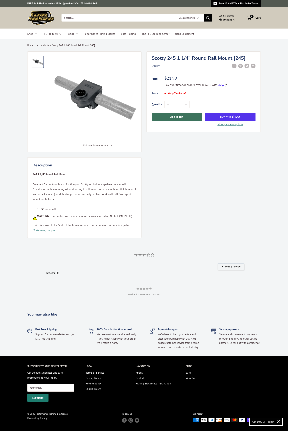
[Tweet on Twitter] (246, 65)
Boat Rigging (128, 33)
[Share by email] (253, 65)
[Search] (208, 18)
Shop (30, 33)
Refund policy (93, 383)
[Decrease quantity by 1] (168, 104)
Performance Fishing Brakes (99, 33)
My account (226, 19)
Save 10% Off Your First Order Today (238, 3)
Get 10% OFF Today (263, 421)
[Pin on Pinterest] (240, 65)
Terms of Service (95, 372)
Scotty (156, 66)
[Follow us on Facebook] (124, 420)
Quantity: (157, 104)
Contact (140, 378)
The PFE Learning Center (155, 33)
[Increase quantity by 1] (185, 104)
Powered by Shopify (37, 418)
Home (30, 45)
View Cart (191, 378)
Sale (188, 372)
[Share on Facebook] (234, 65)
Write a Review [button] (232, 266)
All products (42, 45)
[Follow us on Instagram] (130, 420)
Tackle (70, 33)
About (139, 372)
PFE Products (50, 33)
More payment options (230, 124)
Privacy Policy (93, 378)
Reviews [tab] (50, 272)
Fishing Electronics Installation (153, 383)
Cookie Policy (93, 388)
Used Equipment (184, 33)
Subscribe (38, 397)
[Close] (278, 421)
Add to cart (176, 116)
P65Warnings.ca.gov (43, 230)
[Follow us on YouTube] (137, 420)
